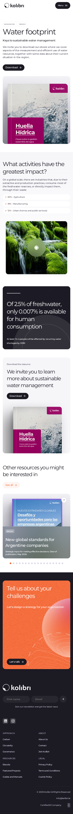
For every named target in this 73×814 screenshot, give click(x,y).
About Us (43, 739)
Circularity (8, 745)
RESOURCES (9, 758)
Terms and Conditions (49, 770)
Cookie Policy (45, 777)
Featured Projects (11, 770)
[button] (62, 5)
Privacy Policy (45, 764)
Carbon (6, 739)
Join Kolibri (44, 751)
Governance (9, 751)
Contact (43, 745)
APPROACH (9, 733)
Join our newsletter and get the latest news (36, 706)
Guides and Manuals (12, 777)
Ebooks (6, 764)
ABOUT (42, 733)
